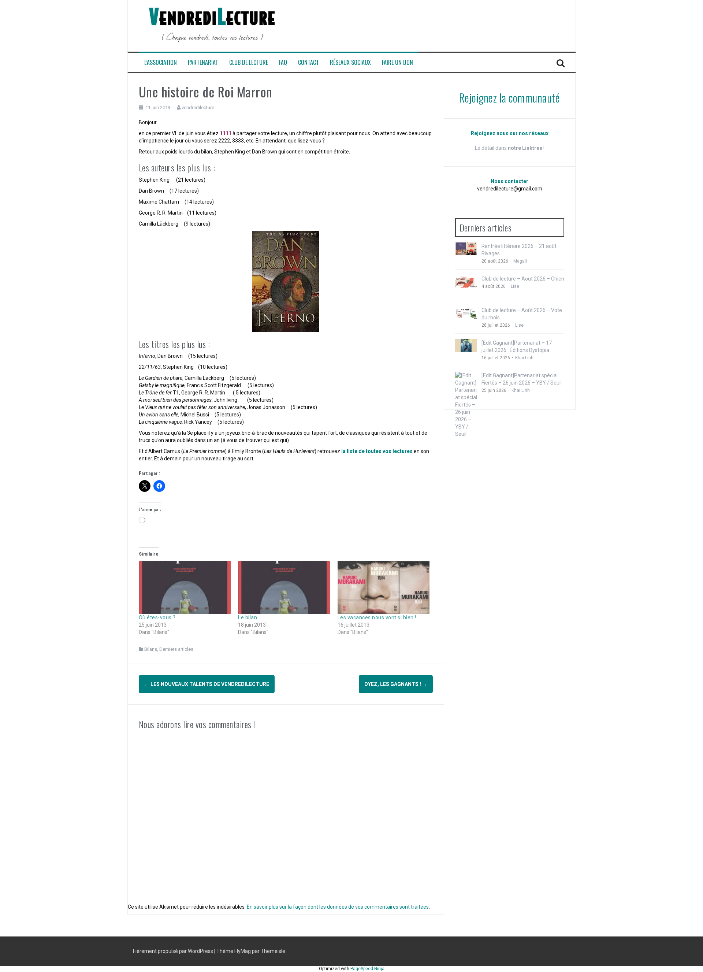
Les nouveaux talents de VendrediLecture (206, 684)
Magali (520, 261)
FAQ (283, 62)
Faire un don (397, 62)
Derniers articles (176, 649)
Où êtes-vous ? (157, 617)
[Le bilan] (284, 587)
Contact (308, 62)
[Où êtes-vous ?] (185, 587)
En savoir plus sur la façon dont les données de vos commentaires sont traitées (338, 907)
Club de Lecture (248, 62)
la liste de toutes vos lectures (377, 451)
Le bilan (247, 617)
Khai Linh (524, 357)
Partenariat (203, 62)
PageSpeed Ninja (367, 968)
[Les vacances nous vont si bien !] (384, 587)
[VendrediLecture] (212, 25)
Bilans (150, 649)
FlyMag (242, 951)
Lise (515, 286)
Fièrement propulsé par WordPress (173, 951)
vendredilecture (198, 107)
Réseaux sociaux (350, 62)
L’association (160, 62)
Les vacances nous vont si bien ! (377, 617)
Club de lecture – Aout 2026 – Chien (522, 279)
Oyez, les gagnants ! (395, 684)
